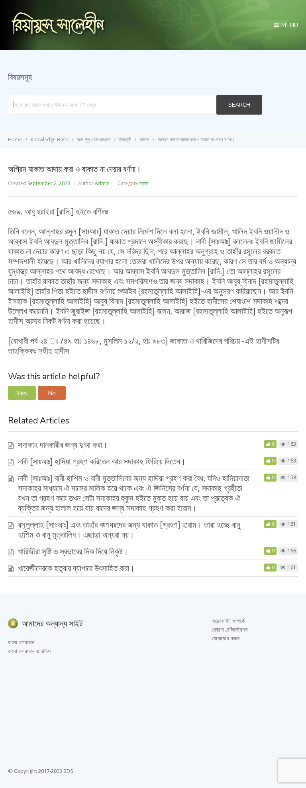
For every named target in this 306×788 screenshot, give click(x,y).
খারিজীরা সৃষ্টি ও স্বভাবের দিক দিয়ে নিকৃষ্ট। (73, 551)
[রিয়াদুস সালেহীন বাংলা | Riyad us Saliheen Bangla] (58, 34)
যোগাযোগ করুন (225, 638)
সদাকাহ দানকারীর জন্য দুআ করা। (63, 444)
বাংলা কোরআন (21, 642)
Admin (102, 183)
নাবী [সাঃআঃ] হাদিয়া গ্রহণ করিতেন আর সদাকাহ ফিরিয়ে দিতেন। (102, 461)
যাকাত (144, 183)
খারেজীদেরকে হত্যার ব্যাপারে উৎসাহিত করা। (76, 567)
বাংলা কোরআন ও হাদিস (29, 651)
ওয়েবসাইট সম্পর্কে (228, 620)
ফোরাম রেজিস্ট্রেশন (229, 629)
